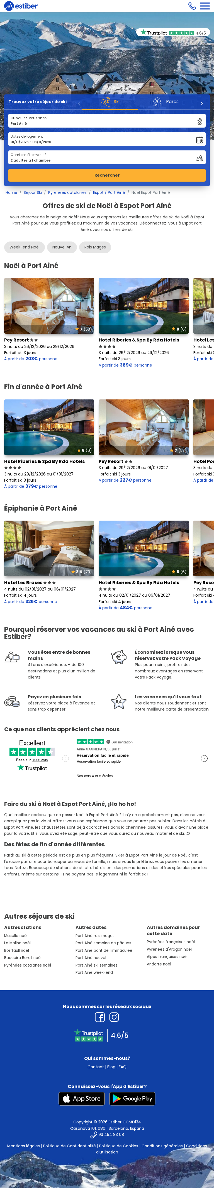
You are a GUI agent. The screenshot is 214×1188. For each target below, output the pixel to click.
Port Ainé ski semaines (97, 965)
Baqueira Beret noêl (23, 957)
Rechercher (107, 175)
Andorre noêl (159, 964)
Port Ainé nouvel (91, 957)
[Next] (201, 103)
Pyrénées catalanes (67, 192)
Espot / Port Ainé (109, 192)
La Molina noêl (17, 943)
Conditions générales (162, 1146)
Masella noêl (16, 935)
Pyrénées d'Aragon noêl (169, 949)
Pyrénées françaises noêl (171, 942)
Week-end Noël (24, 247)
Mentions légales (23, 1146)
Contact (95, 1067)
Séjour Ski (33, 192)
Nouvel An (62, 247)
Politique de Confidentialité (69, 1146)
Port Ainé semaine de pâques (103, 943)
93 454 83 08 (111, 1134)
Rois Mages (95, 247)
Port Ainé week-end (94, 972)
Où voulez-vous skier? (29, 118)
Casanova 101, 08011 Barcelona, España (107, 1128)
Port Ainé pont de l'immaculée (104, 950)
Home (11, 192)
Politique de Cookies (118, 1146)
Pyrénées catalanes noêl (27, 965)
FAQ (123, 1067)
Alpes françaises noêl (167, 956)
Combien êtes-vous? (29, 154)
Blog (111, 1067)
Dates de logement (27, 136)
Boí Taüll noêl (16, 950)
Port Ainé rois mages (95, 935)
